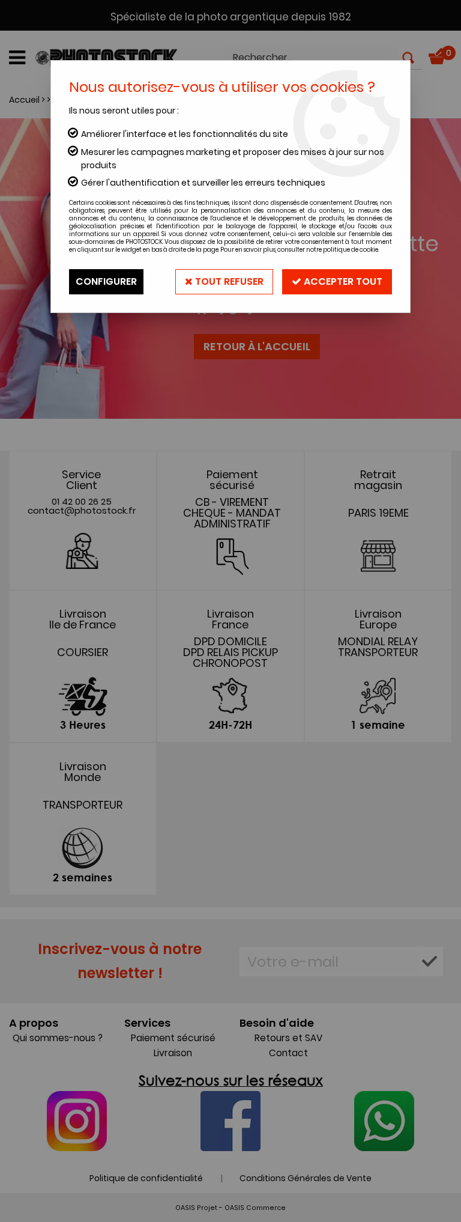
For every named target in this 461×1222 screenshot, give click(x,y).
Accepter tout (341, 281)
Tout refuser (228, 281)
